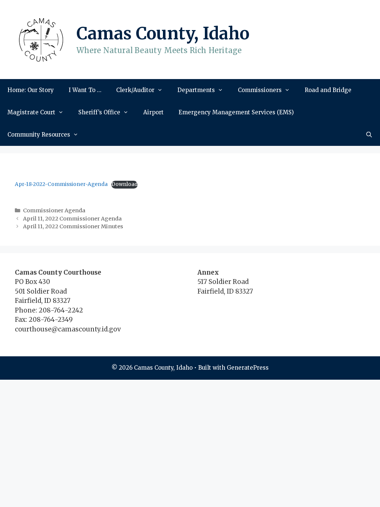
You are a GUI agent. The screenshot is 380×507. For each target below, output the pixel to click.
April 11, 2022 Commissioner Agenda (72, 218)
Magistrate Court (31, 112)
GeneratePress (248, 367)
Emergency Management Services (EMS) (236, 112)
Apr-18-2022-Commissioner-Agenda (61, 184)
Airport (153, 112)
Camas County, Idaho (162, 33)
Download (124, 184)
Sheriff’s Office (99, 112)
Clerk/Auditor (135, 90)
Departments (196, 90)
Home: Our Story (30, 90)
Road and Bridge (328, 90)
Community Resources (38, 134)
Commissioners (260, 90)
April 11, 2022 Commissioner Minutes (73, 226)
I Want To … (85, 90)
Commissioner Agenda (54, 210)
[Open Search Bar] (369, 135)
